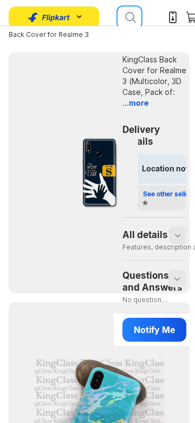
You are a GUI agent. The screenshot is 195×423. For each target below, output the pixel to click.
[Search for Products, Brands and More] (129, 17)
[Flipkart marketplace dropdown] (48, 17)
